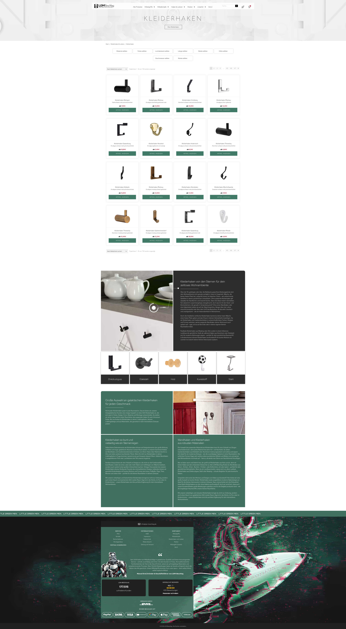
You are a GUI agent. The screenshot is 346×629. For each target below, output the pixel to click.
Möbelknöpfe (161, 7)
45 (227, 68)
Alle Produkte (137, 7)
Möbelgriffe (149, 7)
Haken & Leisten (177, 7)
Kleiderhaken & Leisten (117, 44)
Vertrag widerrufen (118, 545)
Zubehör (201, 7)
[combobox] (122, 51)
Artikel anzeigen (122, 110)
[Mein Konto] (243, 7)
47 (235, 68)
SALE (210, 7)
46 (231, 68)
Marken (190, 7)
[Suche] (236, 6)
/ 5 (170, 587)
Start (107, 44)
